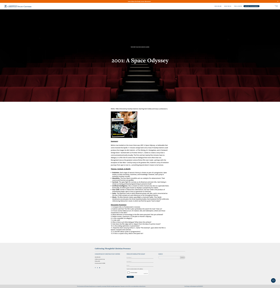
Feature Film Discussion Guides (140, 47)
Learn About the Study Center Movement (139, 1)
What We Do (227, 6)
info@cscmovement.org (100, 259)
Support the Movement (251, 6)
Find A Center (238, 6)
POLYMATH (200, 286)
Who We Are (218, 6)
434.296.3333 (97, 257)
